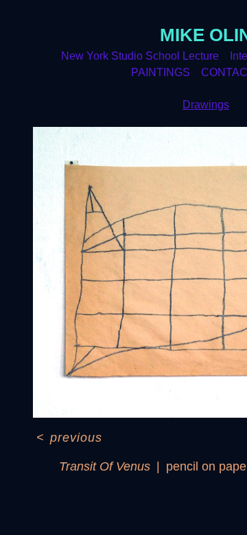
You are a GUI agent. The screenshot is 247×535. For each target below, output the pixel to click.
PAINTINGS (160, 72)
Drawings (206, 104)
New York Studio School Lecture (140, 56)
